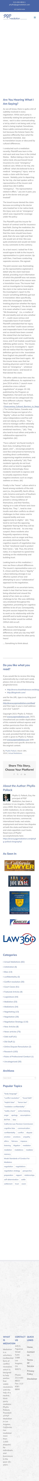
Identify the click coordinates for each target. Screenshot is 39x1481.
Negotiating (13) (11, 1011)
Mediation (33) (10, 1001)
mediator (29, 1150)
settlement (8, 1184)
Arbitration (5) (10, 967)
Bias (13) (8, 972)
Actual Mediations (15, 753)
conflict (21, 1132)
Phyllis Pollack (10, 751)
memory (7, 1154)
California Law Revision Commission (18, 1124)
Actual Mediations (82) (14, 962)
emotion (7, 1137)
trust (17, 1184)
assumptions (25, 1115)
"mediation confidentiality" (14, 1107)
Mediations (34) (11, 1006)
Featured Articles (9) (13, 992)
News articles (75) (12, 1031)
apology (14, 1115)
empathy (26, 1137)
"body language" (10, 1094)
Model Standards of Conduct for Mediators (17, 1160)
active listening (24, 1111)
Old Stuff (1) (9, 1041)
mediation (8, 1150)
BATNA (7, 1120)
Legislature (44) (11, 997)
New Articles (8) (11, 1026)
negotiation (8, 1166)
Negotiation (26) (11, 1017)
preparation (8, 1175)
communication (24, 1128)
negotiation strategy (12, 1171)
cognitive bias (9, 1128)
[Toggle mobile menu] (35, 17)
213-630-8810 (18, 2)
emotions (16, 1137)
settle (23, 1179)
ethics (6, 1141)
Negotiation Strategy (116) (16, 1022)
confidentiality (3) (12, 977)
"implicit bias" (9, 1102)
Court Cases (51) (11, 987)
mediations (19, 1150)
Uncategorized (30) (12, 1061)
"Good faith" (27, 1098)
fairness (15, 1141)
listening (7, 1145)
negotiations (21, 1166)
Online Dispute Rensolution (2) (17, 1046)
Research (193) (11, 1051)
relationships (29, 1175)
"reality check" (9, 1111)
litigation (16, 1145)
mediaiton (27, 1145)
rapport (19, 1175)
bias (14, 1120)
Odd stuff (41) (10, 1036)
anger (6, 1115)
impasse (23, 1141)
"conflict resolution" (12, 1098)
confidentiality (9, 1132)
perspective (27, 1171)
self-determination (11, 1179)
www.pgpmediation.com (18, 716)
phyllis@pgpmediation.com (19, 5)
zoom (24, 1184)
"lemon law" (22, 1102)
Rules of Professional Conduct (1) (19, 1056)
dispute (29, 1132)
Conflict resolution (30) (14, 982)
